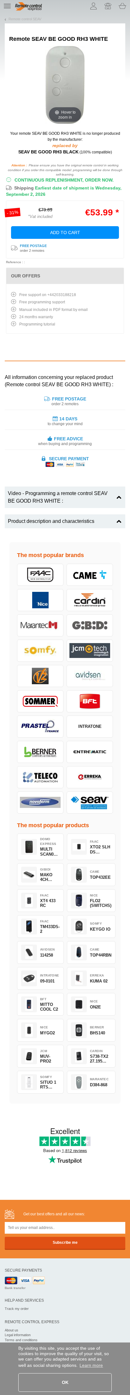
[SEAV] (90, 802)
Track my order (17, 1309)
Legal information (18, 1335)
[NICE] (40, 600)
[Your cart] (122, 6)
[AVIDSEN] (90, 676)
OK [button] (65, 1382)
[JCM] (90, 651)
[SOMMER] (40, 701)
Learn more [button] (91, 1365)
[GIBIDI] (90, 625)
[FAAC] (40, 575)
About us (11, 1330)
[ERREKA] (90, 777)
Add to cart (65, 232)
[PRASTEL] (40, 727)
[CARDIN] (90, 600)
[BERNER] (40, 752)
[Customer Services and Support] (108, 6)
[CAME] (90, 575)
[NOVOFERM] (40, 802)
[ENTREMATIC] (90, 752)
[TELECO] (40, 777)
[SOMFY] (40, 651)
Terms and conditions (21, 1340)
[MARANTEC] (40, 625)
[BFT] (90, 701)
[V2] (40, 676)
